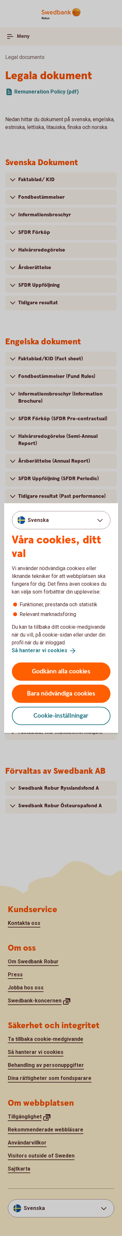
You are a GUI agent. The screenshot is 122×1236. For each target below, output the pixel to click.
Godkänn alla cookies (61, 671)
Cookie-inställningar (61, 715)
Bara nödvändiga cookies (61, 693)
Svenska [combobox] (38, 520)
